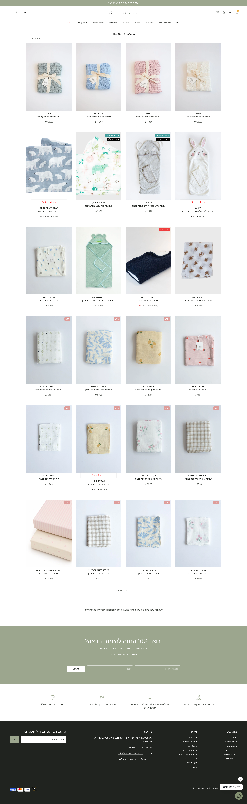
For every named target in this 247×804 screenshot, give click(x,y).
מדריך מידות (231, 750)
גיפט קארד (82, 22)
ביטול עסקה (192, 746)
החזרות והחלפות (190, 741)
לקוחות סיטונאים (230, 754)
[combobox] (24, 12)
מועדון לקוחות (231, 741)
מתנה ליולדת (98, 22)
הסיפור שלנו (232, 737)
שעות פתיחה (231, 746)
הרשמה (76, 669)
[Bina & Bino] (123, 12)
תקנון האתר (192, 762)
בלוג (195, 767)
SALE (69, 22)
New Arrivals (165, 22)
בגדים (137, 22)
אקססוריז (113, 22)
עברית (23, 12)
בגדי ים (126, 22)
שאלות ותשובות (230, 758)
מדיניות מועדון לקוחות (187, 754)
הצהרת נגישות (191, 758)
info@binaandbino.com (130, 753)
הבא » (119, 590)
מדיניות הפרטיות (189, 750)
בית (178, 22)
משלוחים (193, 737)
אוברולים (150, 22)
